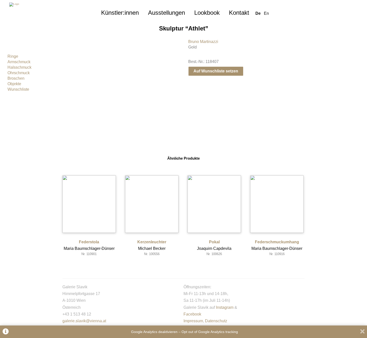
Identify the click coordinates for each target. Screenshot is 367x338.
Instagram (224, 307)
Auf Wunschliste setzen (215, 71)
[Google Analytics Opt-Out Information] (5, 332)
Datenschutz (216, 321)
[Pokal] (214, 204)
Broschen (15, 78)
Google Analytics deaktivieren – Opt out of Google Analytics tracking (184, 332)
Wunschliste (18, 89)
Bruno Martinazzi (203, 41)
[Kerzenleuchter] (152, 204)
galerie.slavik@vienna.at (84, 321)
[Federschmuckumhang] (277, 204)
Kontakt (239, 12)
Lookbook (207, 12)
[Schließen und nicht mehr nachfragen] (362, 332)
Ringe (12, 56)
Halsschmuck (19, 67)
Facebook (192, 314)
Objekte (14, 84)
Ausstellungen (166, 12)
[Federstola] (89, 204)
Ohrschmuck (18, 73)
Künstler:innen (120, 12)
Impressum (193, 321)
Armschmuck (18, 62)
